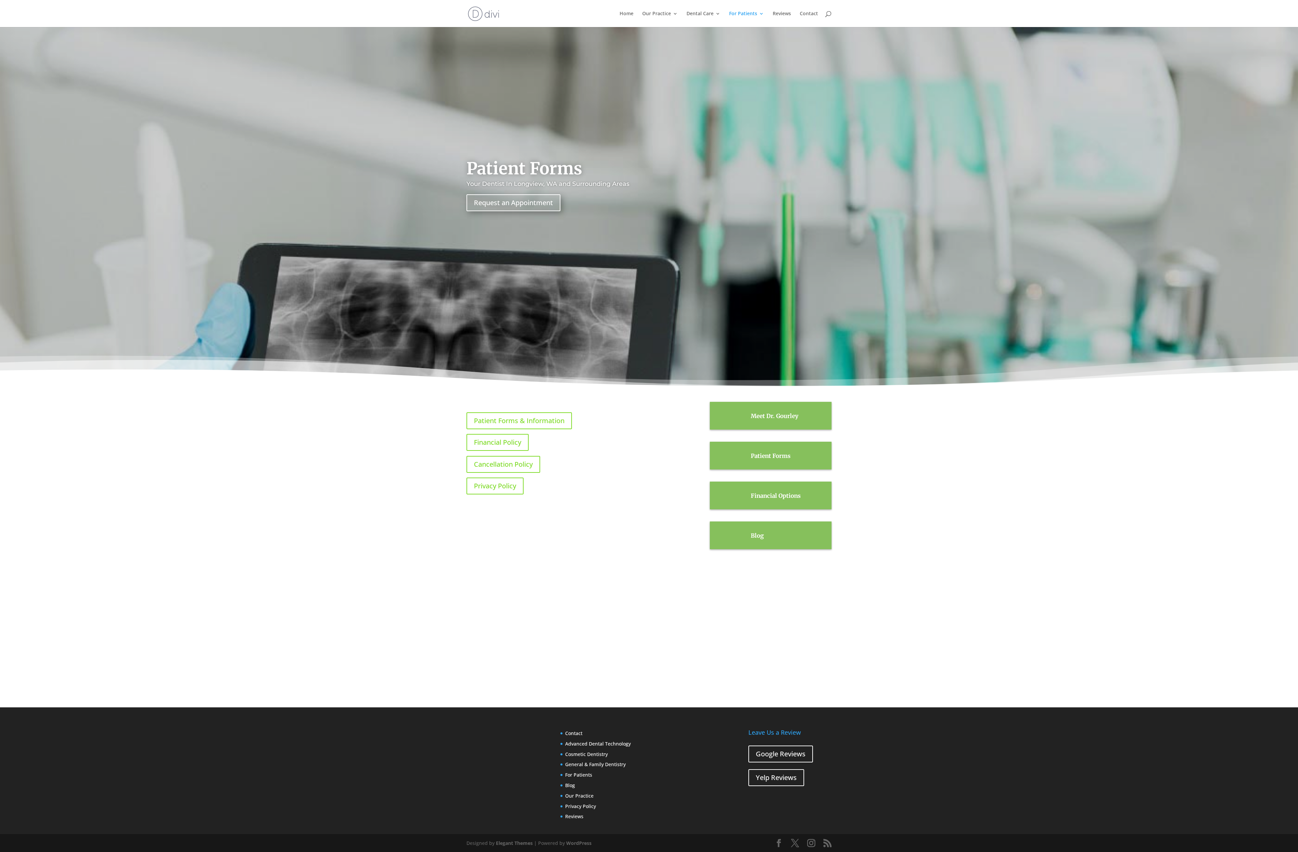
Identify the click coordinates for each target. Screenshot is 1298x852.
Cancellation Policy (503, 464)
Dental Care (700, 14)
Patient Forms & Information (519, 420)
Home (626, 14)
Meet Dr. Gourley (774, 416)
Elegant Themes (514, 843)
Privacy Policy (495, 485)
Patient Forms (771, 456)
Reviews (782, 14)
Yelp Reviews (776, 777)
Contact (809, 14)
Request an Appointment (513, 202)
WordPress (579, 843)
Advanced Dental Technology (598, 743)
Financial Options (776, 496)
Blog (757, 535)
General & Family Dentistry (595, 764)
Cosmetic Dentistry (586, 754)
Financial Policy (497, 442)
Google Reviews (781, 753)
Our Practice (656, 14)
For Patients (743, 14)
